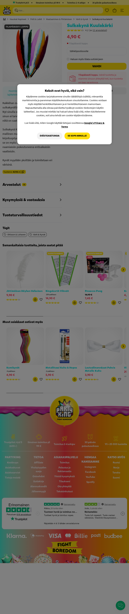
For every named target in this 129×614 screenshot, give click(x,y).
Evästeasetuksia (49, 135)
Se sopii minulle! (77, 135)
